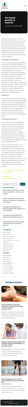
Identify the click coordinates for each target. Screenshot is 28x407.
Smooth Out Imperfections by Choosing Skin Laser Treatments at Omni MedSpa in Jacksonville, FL (14, 200)
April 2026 (5, 259)
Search (22, 184)
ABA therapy (6, 232)
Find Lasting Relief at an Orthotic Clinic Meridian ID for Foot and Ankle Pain (12, 380)
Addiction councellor (8, 236)
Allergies (5, 242)
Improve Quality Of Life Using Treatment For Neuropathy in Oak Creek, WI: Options (12, 306)
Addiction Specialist (8, 238)
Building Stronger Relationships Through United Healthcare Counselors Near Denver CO (13, 223)
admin (9, 26)
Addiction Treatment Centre (10, 240)
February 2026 (6, 263)
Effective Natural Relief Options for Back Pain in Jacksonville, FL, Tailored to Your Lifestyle (13, 192)
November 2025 (7, 269)
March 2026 (6, 261)
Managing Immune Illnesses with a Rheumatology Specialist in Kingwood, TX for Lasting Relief (14, 208)
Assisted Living (6, 248)
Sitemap (21, 403)
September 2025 (7, 273)
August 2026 (6, 255)
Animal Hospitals (7, 246)
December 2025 (7, 267)
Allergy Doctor (6, 244)
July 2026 (5, 257)
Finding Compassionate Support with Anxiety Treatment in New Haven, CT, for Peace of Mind (13, 343)
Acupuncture (6, 234)
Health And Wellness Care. (14, 402)
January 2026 (6, 265)
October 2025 (6, 271)
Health (21, 26)
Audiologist (5, 250)
